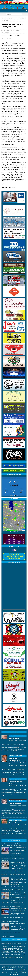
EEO (23, 971)
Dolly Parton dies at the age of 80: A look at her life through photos (12, 859)
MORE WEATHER (14, 531)
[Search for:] (14, 14)
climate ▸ (14, 495)
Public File (18, 971)
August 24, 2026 (13, 825)
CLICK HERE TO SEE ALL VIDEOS (8, 962)
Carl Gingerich (17, 30)
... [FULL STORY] (13, 750)
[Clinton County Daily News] (14, 7)
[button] (26, 11)
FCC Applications (6, 972)
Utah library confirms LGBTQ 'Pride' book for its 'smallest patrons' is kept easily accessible (12, 890)
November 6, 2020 (7, 30)
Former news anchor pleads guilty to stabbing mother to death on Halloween (13, 875)
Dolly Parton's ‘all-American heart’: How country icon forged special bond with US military (13, 920)
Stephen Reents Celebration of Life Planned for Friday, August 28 (17, 759)
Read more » (18, 853)
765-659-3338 (13, 967)
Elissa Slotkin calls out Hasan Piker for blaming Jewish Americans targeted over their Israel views (13, 844)
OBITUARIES (14, 732)
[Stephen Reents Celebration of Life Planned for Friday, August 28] (4, 758)
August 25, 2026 (13, 740)
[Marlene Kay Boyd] (4, 801)
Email (19, 967)
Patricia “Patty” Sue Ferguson (15, 781)
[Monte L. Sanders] (4, 821)
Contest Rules (11, 971)
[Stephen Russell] (4, 737)
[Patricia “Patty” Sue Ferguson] (4, 780)
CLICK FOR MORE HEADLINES (8, 936)
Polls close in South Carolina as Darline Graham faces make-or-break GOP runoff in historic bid (13, 905)
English (17, 1)
